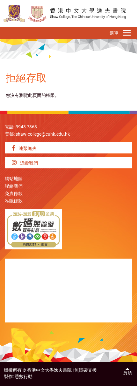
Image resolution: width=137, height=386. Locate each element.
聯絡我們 (14, 186)
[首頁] (37, 13)
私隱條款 (14, 201)
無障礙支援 (86, 370)
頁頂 (127, 373)
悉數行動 (23, 376)
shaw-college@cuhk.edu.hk (43, 134)
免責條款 (14, 193)
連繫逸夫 (27, 148)
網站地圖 (14, 178)
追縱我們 (28, 163)
